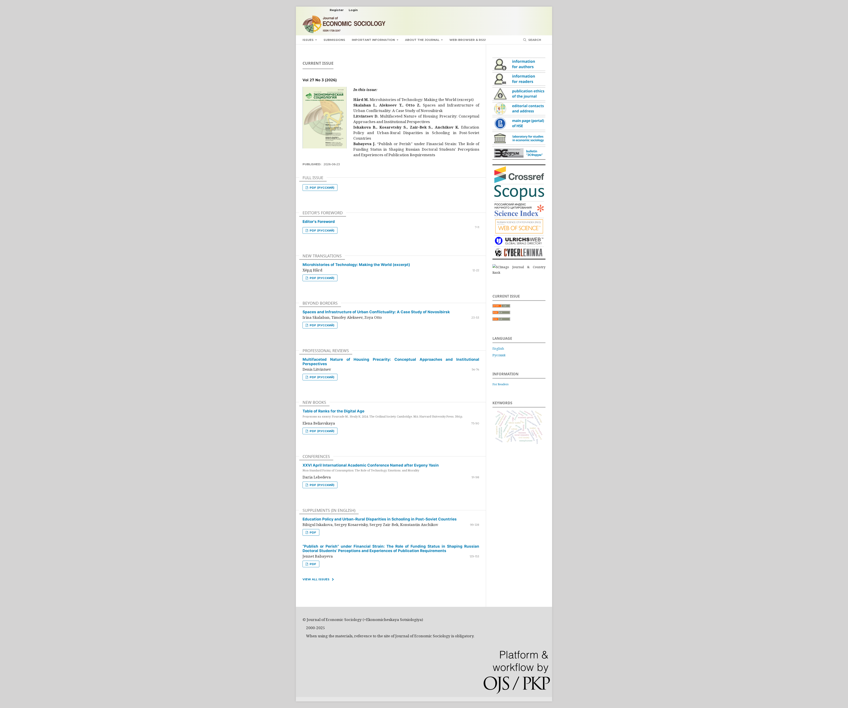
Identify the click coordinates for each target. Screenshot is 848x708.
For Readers (500, 384)
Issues (308, 40)
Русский (498, 355)
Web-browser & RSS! (467, 40)
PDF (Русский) (321, 187)
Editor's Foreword (319, 221)
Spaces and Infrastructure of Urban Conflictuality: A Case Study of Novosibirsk (376, 312)
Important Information (374, 40)
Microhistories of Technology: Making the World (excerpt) (356, 264)
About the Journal (422, 40)
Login (353, 10)
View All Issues (316, 579)
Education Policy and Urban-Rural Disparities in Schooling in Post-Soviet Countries (380, 519)
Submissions (334, 40)
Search (534, 40)
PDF (312, 532)
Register (337, 10)
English (498, 348)
